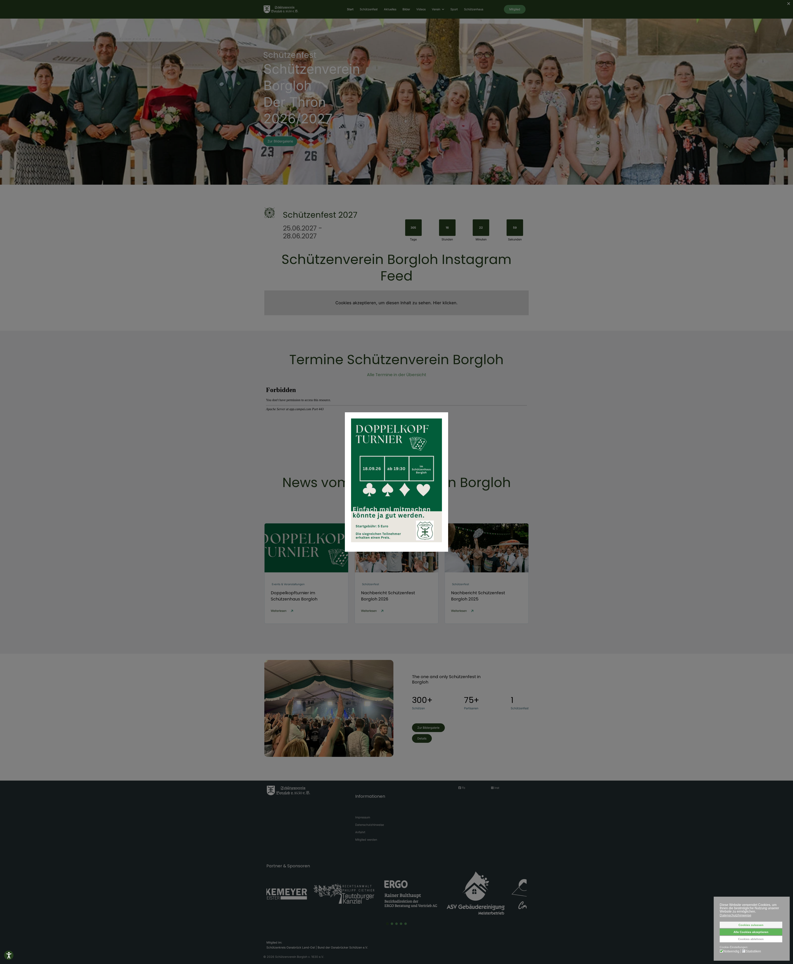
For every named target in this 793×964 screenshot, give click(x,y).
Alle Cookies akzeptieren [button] (751, 932)
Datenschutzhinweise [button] (735, 915)
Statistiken (753, 951)
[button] (8, 955)
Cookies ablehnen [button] (751, 939)
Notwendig (731, 951)
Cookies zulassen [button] (750, 925)
